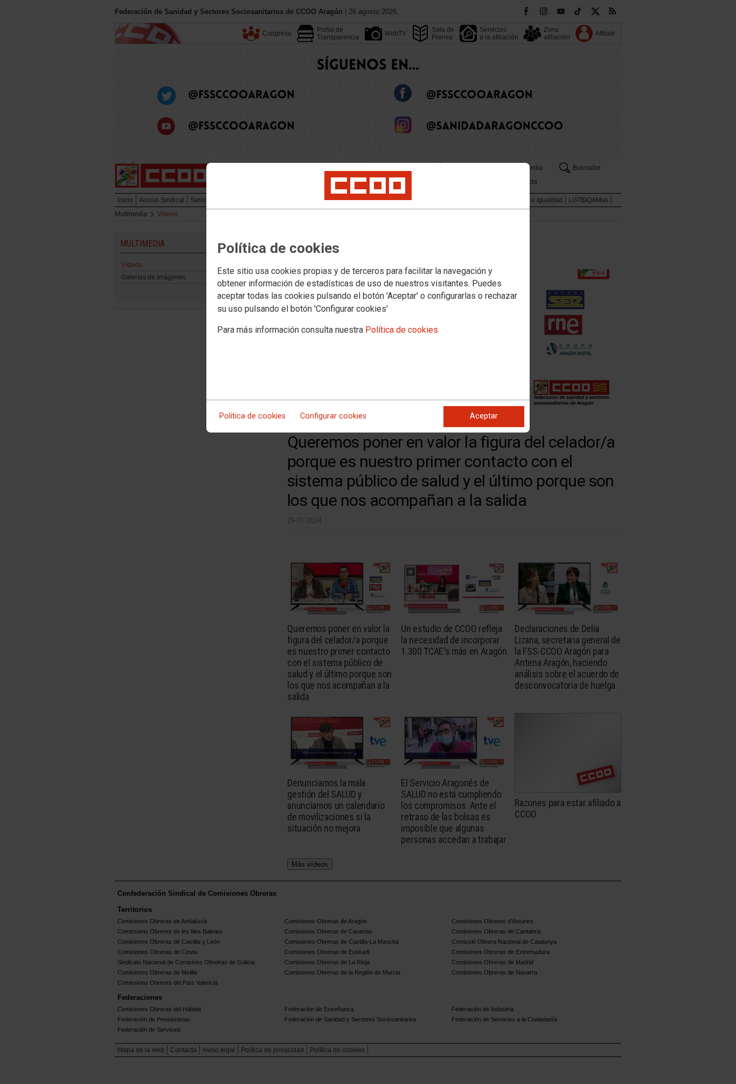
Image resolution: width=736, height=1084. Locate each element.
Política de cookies (401, 330)
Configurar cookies (333, 416)
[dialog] (368, 298)
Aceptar (484, 416)
